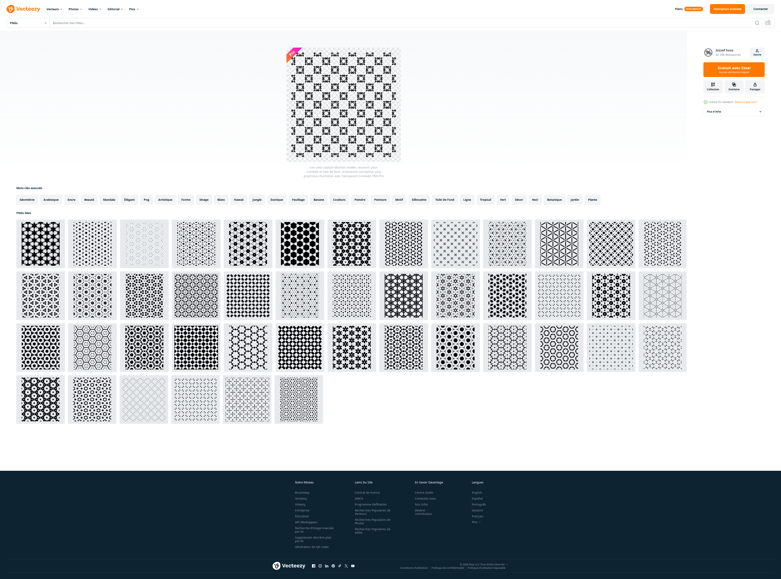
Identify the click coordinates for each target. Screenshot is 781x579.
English (477, 492)
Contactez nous (425, 498)
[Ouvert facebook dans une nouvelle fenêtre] (313, 565)
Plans (679, 9)
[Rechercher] (757, 22)
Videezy (300, 504)
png (146, 200)
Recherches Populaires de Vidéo (372, 530)
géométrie (27, 200)
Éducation (302, 516)
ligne (467, 200)
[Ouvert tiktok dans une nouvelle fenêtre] (339, 565)
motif (399, 200)
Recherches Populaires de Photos (372, 521)
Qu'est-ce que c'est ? (745, 102)
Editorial (113, 9)
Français (477, 516)
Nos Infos (421, 504)
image (203, 200)
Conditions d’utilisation (414, 567)
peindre (359, 200)
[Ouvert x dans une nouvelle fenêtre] (346, 565)
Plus (132, 9)
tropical (485, 200)
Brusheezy (302, 492)
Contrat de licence (367, 492)
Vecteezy (301, 498)
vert (503, 200)
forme (186, 200)
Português (479, 504)
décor (519, 200)
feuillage (298, 200)
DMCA (359, 498)
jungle (257, 200)
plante (592, 200)
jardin (575, 200)
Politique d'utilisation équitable (486, 567)
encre (71, 200)
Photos (74, 9)
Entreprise (302, 510)
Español (477, 498)
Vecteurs (53, 9)
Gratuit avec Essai (734, 69)
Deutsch (477, 510)
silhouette (419, 200)
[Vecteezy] (23, 9)
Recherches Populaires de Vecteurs (372, 512)
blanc (221, 200)
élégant (129, 200)
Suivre (757, 54)
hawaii (239, 200)
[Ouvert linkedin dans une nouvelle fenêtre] (326, 565)
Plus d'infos (714, 111)
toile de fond (444, 200)
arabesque (51, 200)
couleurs (339, 200)
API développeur (306, 522)
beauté (89, 200)
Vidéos (93, 9)
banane (319, 200)
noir (535, 200)
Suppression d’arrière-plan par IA (313, 539)
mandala (109, 200)
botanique (554, 200)
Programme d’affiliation (371, 504)
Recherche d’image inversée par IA (314, 529)
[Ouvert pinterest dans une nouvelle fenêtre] (333, 565)
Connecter (760, 9)
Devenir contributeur (423, 512)
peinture (380, 200)
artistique (165, 200)
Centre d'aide (424, 492)
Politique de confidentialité (447, 567)
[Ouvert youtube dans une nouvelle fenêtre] (352, 565)
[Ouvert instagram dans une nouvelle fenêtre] (320, 565)
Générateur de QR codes (312, 547)
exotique (277, 200)
